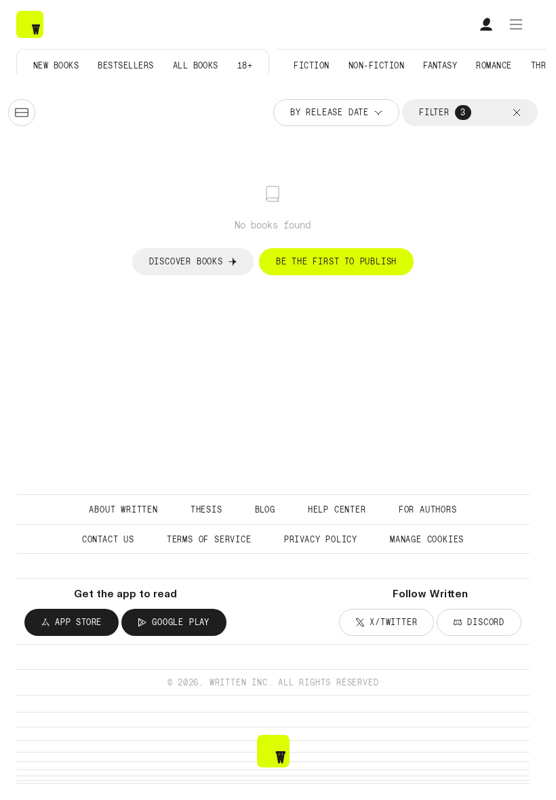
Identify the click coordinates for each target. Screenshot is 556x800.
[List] (21, 112)
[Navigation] (516, 24)
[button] (517, 112)
